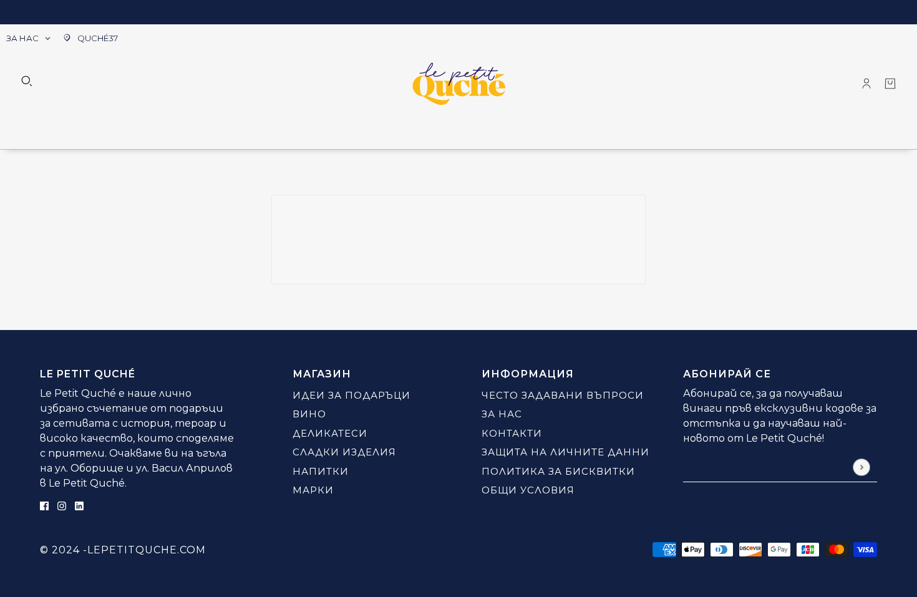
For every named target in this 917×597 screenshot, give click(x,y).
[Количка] (890, 83)
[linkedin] (79, 505)
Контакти (512, 433)
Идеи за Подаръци (351, 395)
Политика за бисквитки (558, 471)
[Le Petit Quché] (459, 83)
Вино (309, 414)
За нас (502, 414)
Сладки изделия (344, 452)
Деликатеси (330, 433)
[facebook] (44, 505)
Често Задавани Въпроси (563, 395)
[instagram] (61, 505)
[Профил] (866, 83)
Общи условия (528, 490)
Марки (313, 490)
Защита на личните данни (565, 452)
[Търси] (27, 81)
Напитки (321, 471)
